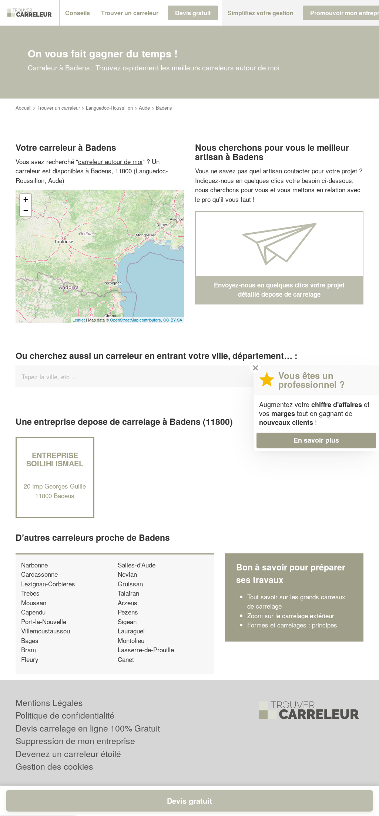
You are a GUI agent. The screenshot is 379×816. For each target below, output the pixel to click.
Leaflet (79, 320)
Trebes (30, 592)
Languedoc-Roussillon (109, 107)
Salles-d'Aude (136, 564)
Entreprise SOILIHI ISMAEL (54, 459)
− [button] (25, 210)
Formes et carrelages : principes (292, 624)
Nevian (127, 574)
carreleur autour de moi (110, 161)
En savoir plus (316, 440)
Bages (29, 640)
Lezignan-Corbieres (48, 583)
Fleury (29, 659)
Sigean (127, 621)
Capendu (33, 611)
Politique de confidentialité (65, 715)
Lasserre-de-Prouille (146, 649)
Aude (144, 107)
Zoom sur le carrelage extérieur (290, 615)
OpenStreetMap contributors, (136, 320)
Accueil (23, 107)
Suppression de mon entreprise (75, 741)
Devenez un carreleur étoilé (68, 753)
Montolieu (131, 640)
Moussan (33, 602)
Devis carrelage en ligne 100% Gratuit (88, 728)
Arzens (127, 602)
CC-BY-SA (172, 320)
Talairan (128, 592)
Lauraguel (131, 630)
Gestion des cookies (54, 766)
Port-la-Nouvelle (43, 621)
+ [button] (25, 199)
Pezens (128, 611)
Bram (28, 649)
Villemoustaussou (45, 630)
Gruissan (130, 583)
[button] (77, 13)
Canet (126, 659)
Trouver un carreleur (58, 107)
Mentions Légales (49, 702)
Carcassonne (39, 574)
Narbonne (34, 564)
